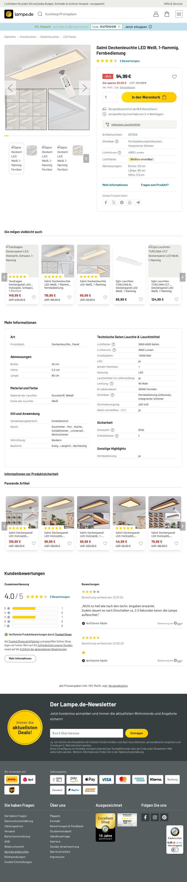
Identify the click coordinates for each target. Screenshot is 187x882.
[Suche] (40, 14)
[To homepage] (18, 14)
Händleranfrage (60, 836)
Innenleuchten (28, 36)
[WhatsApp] (130, 202)
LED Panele (69, 36)
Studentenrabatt (61, 831)
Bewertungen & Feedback (66, 826)
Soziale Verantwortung (64, 846)
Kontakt (55, 821)
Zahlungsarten (13, 826)
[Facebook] (105, 202)
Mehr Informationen (115, 184)
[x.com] (113, 202)
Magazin (55, 815)
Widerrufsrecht (14, 846)
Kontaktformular (121, 748)
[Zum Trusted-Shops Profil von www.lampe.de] (116, 827)
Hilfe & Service (173, 3)
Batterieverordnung (17, 836)
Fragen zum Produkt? (155, 184)
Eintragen (136, 733)
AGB (7, 841)
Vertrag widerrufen (16, 851)
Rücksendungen (14, 856)
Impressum (57, 856)
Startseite (10, 36)
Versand (9, 831)
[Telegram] (138, 202)
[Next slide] (86, 158)
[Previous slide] (9, 158)
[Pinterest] (122, 202)
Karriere (55, 841)
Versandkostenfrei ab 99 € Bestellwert (132, 109)
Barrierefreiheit (60, 851)
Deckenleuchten (49, 36)
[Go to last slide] (4, 277)
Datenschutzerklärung (131, 752)
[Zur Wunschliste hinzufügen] (174, 77)
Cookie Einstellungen (18, 862)
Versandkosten (127, 87)
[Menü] (181, 827)
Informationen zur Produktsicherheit (31, 474)
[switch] (175, 850)
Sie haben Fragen (15, 815)
